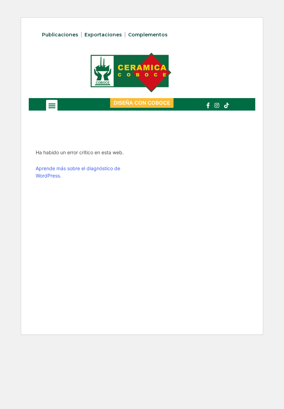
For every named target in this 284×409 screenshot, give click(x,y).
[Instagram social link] (217, 105)
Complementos (148, 35)
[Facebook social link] (208, 105)
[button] (51, 105)
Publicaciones (60, 35)
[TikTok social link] (226, 105)
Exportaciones (103, 35)
